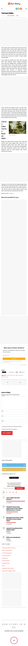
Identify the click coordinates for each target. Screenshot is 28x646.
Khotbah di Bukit (6, 560)
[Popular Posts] (3, 492)
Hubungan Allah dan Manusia (10, 375)
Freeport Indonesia (6, 555)
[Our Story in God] (14, 3)
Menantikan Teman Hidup (8, 568)
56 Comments (8, 533)
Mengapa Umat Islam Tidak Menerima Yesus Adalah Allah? (14, 519)
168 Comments (9, 513)
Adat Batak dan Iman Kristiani (8, 547)
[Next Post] (20, 382)
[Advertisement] (14, 33)
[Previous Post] (7, 382)
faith (7, 496)
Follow (4, 465)
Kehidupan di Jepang (4, 376)
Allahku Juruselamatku (19, 375)
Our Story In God (14, 626)
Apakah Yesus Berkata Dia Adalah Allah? (14, 529)
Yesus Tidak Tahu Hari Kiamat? (13, 498)
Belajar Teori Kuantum (7, 550)
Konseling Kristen (6, 563)
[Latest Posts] (10, 492)
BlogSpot (11, 193)
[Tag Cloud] (16, 492)
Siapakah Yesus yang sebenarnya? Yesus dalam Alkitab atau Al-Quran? (14, 508)
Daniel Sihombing (10, 15)
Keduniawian (5, 558)
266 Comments (9, 502)
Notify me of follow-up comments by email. (12, 426)
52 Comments (8, 540)
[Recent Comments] (13, 492)
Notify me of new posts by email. (9, 429)
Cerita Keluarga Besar (7, 553)
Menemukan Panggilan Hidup (8, 570)
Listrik (3, 565)
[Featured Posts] (6, 492)
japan (17, 15)
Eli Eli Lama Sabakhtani (13, 537)
